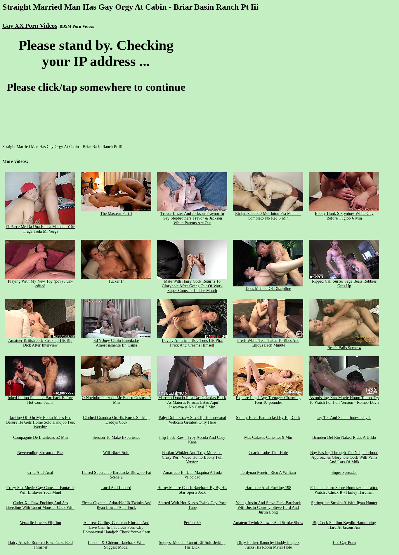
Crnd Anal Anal (40, 472)
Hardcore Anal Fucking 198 (268, 488)
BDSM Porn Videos (77, 26)
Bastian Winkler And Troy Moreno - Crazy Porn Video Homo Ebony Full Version (192, 457)
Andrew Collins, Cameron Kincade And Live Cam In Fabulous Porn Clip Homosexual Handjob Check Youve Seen (116, 527)
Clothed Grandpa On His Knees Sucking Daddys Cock (116, 419)
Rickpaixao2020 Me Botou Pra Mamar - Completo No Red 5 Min (268, 215)
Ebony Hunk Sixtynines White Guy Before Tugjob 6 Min (344, 215)
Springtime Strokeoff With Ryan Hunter (344, 503)
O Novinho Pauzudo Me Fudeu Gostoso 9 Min (116, 400)
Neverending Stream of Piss (40, 452)
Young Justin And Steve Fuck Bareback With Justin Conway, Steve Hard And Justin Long (268, 507)
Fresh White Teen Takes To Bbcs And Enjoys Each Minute (268, 342)
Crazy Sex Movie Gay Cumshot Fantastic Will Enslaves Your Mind (40, 490)
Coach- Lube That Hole (268, 452)
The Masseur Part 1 (116, 213)
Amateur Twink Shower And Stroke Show (268, 523)
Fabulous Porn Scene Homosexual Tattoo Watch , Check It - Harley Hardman (344, 490)
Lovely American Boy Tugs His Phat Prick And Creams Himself (192, 342)
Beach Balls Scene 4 (344, 348)
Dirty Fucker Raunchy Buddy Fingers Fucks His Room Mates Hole (268, 544)
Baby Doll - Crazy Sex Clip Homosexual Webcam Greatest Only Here (192, 419)
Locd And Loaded (116, 488)
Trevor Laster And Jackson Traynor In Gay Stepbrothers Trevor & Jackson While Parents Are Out (192, 218)
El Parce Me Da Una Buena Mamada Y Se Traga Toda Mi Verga (40, 229)
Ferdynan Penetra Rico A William (268, 472)
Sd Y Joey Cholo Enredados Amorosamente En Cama (116, 342)
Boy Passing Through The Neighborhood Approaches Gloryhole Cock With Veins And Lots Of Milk (344, 457)
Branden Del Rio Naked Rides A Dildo (344, 437)
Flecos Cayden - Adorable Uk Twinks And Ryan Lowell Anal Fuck (116, 505)
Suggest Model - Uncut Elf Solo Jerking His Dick (192, 544)
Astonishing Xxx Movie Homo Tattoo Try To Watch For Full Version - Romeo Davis (344, 400)
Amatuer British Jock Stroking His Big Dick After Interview (40, 342)
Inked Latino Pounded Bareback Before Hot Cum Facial (40, 400)
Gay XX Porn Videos (29, 25)
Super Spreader (344, 472)
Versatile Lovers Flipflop (40, 523)
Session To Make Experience (116, 437)
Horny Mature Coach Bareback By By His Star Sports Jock (192, 490)
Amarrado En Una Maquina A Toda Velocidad (192, 474)
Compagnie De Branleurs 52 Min (40, 437)
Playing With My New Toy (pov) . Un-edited (40, 283)
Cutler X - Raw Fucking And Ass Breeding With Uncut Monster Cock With (40, 505)
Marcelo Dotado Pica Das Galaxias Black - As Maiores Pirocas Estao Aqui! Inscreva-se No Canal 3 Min (192, 402)
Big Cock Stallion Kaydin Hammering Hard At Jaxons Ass (344, 525)
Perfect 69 (192, 523)
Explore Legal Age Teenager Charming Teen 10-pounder (268, 400)
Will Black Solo (116, 452)
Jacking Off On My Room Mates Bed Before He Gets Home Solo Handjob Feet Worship (40, 422)
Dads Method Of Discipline (268, 288)
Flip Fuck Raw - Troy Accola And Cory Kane (192, 439)
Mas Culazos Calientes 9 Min (268, 437)
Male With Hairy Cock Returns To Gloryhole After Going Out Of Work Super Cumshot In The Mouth (192, 286)
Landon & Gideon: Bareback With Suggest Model (116, 544)
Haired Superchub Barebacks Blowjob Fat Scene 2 (116, 474)
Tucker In (116, 281)
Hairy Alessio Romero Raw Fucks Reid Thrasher (40, 544)
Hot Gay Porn (344, 542)
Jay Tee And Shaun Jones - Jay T (344, 417)
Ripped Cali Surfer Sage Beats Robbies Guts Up (344, 283)
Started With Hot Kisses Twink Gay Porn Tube (192, 505)
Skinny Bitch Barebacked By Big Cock (268, 417)
